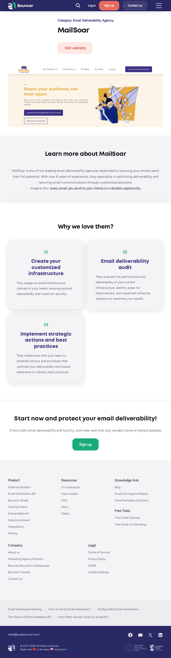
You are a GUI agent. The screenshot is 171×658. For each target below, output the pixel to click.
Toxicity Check (17, 507)
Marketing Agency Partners (26, 559)
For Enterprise (70, 487)
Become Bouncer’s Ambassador (29, 565)
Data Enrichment (19, 520)
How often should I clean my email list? (83, 617)
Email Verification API (22, 494)
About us (14, 552)
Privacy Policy (97, 559)
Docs (64, 507)
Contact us (135, 5)
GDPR (92, 565)
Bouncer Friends (19, 572)
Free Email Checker (127, 518)
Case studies (69, 494)
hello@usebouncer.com (24, 634)
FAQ (64, 500)
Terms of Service (99, 552)
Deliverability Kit (18, 513)
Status (65, 513)
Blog (118, 487)
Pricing (12, 533)
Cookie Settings (98, 572)
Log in (92, 5)
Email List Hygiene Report (131, 494)
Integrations (16, 526)
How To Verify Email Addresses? (70, 609)
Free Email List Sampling (130, 524)
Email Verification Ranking (25, 609)
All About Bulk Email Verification (117, 609)
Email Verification (19, 487)
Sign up (109, 5)
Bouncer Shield (18, 500)
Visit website (75, 48)
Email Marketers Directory (131, 500)
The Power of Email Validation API (29, 617)
